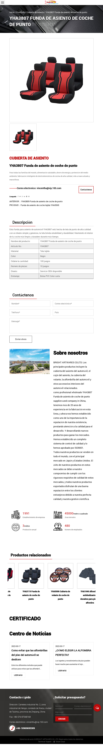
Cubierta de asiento (35, 12)
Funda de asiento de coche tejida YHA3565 (40, 205)
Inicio (11, 12)
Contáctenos (86, 189)
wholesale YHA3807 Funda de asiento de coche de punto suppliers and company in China (72, 396)
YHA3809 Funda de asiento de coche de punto (42, 201)
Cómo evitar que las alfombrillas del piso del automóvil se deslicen (29, 655)
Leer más (18, 675)
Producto (20, 12)
